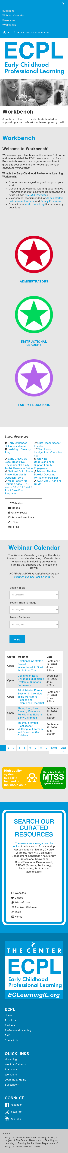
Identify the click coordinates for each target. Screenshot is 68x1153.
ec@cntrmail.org (35, 204)
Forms (15, 527)
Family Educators (50, 201)
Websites (16, 503)
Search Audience (19, 617)
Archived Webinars (22, 517)
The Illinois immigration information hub (48, 452)
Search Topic (17, 588)
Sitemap (6, 1134)
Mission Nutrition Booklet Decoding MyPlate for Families (46, 474)
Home (8, 1015)
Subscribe (11, 1085)
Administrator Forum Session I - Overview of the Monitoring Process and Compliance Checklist (31, 697)
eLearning (8, 11)
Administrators (55, 198)
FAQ (7, 1035)
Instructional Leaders (21, 201)
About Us (10, 1020)
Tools (14, 522)
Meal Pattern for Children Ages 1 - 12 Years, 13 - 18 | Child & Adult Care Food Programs (18, 487)
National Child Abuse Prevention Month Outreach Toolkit (19, 474)
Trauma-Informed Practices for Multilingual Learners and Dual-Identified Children (30, 729)
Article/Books (19, 513)
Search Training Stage (22, 603)
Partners (10, 1025)
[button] (5, 778)
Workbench (9, 25)
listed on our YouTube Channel (32, 577)
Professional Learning (18, 1030)
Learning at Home (15, 1080)
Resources (8, 20)
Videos (15, 508)
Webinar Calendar (13, 16)
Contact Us (11, 1040)
